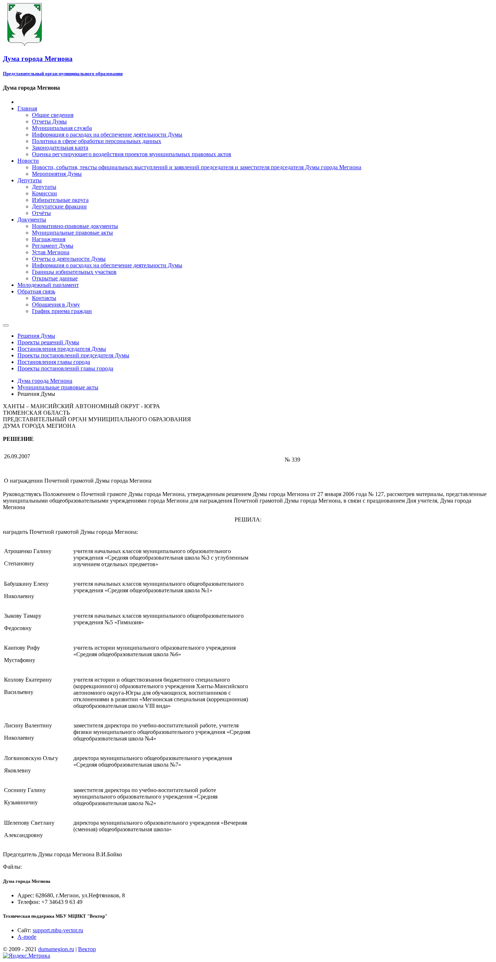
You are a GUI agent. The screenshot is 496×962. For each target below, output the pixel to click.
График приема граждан (62, 311)
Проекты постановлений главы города (65, 368)
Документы (31, 219)
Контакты (44, 298)
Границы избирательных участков (74, 272)
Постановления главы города (53, 362)
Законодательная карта (60, 148)
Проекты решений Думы (48, 342)
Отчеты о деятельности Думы (69, 259)
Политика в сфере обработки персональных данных (96, 141)
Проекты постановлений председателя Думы (73, 355)
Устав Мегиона (50, 252)
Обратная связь (36, 291)
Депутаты (29, 180)
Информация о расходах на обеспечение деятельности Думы (107, 134)
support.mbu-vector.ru (58, 930)
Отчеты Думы (49, 121)
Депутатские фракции (59, 206)
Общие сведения (52, 115)
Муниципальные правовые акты (72, 233)
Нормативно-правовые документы (75, 226)
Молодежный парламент (48, 285)
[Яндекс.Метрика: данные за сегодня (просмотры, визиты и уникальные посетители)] (26, 956)
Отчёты (41, 213)
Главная (27, 108)
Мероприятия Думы (57, 174)
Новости (28, 161)
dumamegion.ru (56, 949)
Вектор (87, 949)
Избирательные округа (60, 200)
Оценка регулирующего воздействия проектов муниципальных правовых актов (131, 154)
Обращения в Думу (56, 304)
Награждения (48, 239)
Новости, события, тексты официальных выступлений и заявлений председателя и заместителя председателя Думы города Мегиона (196, 167)
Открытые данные (55, 278)
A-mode (26, 937)
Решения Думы (36, 336)
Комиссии (44, 193)
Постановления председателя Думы (61, 349)
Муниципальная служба (62, 128)
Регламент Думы (52, 246)
